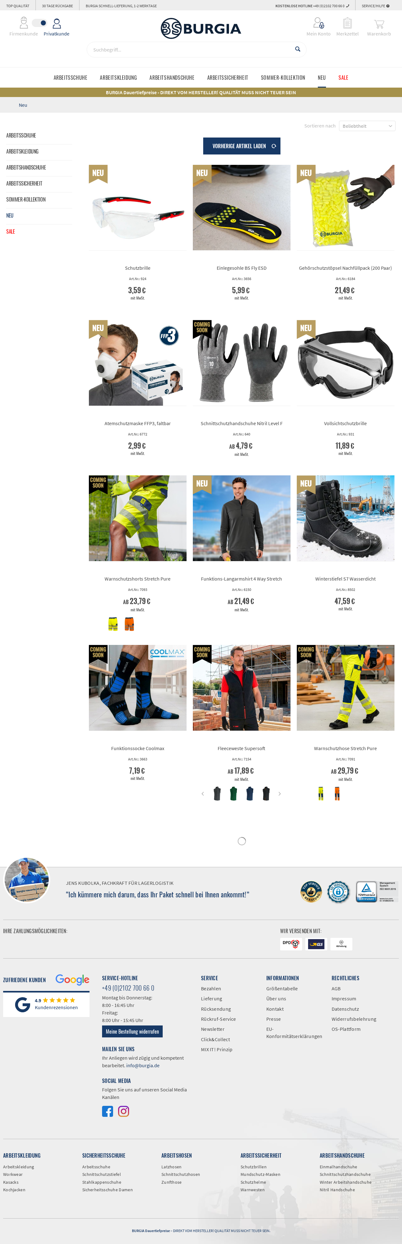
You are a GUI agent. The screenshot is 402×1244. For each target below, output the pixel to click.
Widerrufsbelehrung (354, 1019)
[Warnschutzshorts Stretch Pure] (138, 518)
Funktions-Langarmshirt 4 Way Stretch (241, 579)
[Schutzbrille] (138, 208)
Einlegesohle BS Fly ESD (242, 268)
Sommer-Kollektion (25, 199)
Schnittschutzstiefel (101, 1174)
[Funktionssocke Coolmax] (138, 688)
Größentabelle (282, 988)
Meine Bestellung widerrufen (132, 1031)
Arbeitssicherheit (24, 183)
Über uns (276, 998)
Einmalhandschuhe (338, 1167)
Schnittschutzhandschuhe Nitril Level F (242, 423)
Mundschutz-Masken (260, 1174)
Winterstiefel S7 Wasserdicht (345, 579)
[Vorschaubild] (113, 624)
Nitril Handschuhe (337, 1190)
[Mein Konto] (314, 23)
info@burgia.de (143, 1065)
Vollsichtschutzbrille (345, 423)
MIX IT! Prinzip (217, 1049)
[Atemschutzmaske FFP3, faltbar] (138, 363)
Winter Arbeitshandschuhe (346, 1182)
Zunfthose (171, 1182)
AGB (336, 988)
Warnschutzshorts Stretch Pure (138, 579)
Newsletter (213, 1029)
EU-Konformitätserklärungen (294, 1032)
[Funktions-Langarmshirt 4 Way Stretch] (242, 518)
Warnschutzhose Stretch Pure (345, 748)
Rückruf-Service (218, 1019)
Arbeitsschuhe (21, 135)
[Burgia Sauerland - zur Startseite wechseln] (201, 28)
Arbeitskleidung (22, 151)
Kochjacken (14, 1190)
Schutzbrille (137, 268)
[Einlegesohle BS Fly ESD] (242, 208)
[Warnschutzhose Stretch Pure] (345, 688)
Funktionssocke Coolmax (137, 748)
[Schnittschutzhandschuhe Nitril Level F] (242, 363)
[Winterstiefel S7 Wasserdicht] (345, 518)
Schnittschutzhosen (180, 1174)
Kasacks (11, 1182)
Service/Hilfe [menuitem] (374, 5)
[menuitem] (314, 23)
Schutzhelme (253, 1182)
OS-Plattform (346, 1029)
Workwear (13, 1174)
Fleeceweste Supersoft (241, 748)
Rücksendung (216, 1009)
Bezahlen (211, 988)
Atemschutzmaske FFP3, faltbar (138, 423)
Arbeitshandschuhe (26, 167)
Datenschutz (345, 1009)
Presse (273, 1019)
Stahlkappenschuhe (101, 1182)
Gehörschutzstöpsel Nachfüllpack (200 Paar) (345, 268)
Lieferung (211, 998)
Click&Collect (215, 1039)
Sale (10, 231)
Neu (10, 215)
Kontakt (275, 1009)
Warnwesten (253, 1190)
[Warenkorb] (379, 23)
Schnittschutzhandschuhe (345, 1174)
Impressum (344, 998)
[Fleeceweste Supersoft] (242, 688)
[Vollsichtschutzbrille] (345, 363)
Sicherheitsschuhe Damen (107, 1190)
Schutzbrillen (254, 1167)
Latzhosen (171, 1167)
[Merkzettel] (347, 23)
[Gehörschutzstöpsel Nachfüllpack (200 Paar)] (345, 208)
